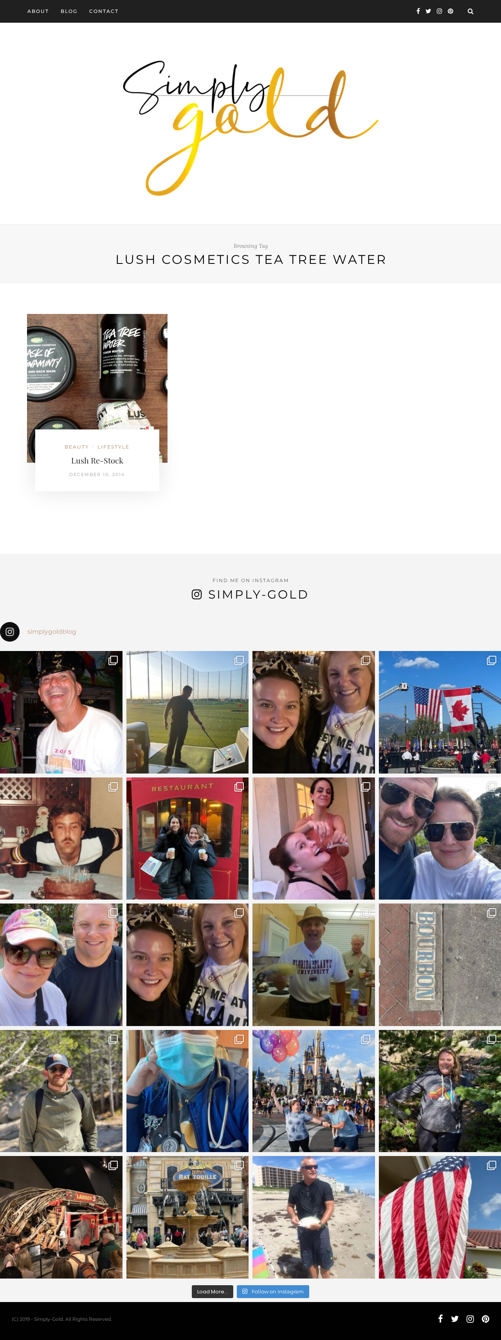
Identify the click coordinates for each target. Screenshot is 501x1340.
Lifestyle (113, 447)
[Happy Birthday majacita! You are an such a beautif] (313, 712)
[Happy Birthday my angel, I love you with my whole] (313, 1217)
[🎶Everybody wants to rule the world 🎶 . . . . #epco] (61, 965)
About (38, 11)
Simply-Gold (258, 594)
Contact (104, 11)
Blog (69, 11)
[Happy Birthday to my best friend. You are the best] (61, 1091)
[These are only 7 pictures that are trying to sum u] (313, 838)
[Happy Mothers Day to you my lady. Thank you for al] (187, 965)
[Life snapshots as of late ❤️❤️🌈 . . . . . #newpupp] (187, 1091)
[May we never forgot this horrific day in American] (61, 1217)
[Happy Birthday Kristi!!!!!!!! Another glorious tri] (187, 838)
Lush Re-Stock (97, 460)
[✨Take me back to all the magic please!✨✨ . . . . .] (313, 1091)
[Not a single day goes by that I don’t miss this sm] (61, 712)
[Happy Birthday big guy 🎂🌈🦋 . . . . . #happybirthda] (61, 838)
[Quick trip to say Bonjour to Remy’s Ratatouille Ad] (187, 1217)
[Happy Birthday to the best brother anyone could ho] (187, 712)
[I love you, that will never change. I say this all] (313, 965)
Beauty (77, 447)
